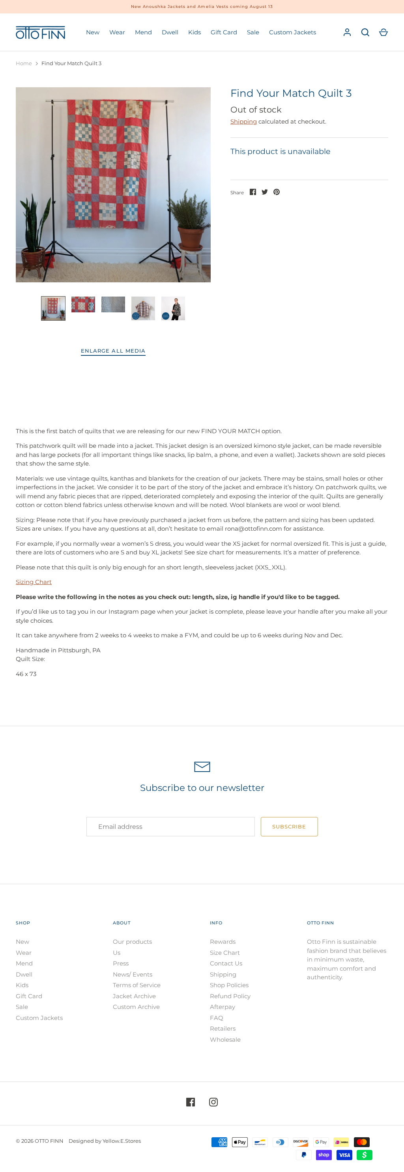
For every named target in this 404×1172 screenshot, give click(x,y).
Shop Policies (229, 985)
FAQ (216, 1018)
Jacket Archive (134, 996)
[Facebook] (190, 1103)
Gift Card (224, 32)
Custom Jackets (292, 32)
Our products (132, 941)
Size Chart (225, 952)
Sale (253, 32)
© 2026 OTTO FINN (40, 1141)
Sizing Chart (34, 582)
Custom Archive (136, 1006)
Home (24, 63)
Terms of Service (137, 985)
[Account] (347, 32)
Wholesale (225, 1039)
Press (121, 963)
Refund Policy (230, 996)
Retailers (223, 1028)
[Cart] (383, 32)
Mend (143, 32)
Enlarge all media (113, 350)
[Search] (365, 32)
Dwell (170, 32)
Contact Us (226, 963)
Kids (194, 32)
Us (116, 952)
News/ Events (132, 974)
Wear (117, 32)
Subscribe (289, 826)
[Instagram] (213, 1103)
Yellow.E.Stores (122, 1141)
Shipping (243, 121)
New (92, 32)
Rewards (223, 941)
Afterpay (222, 1006)
